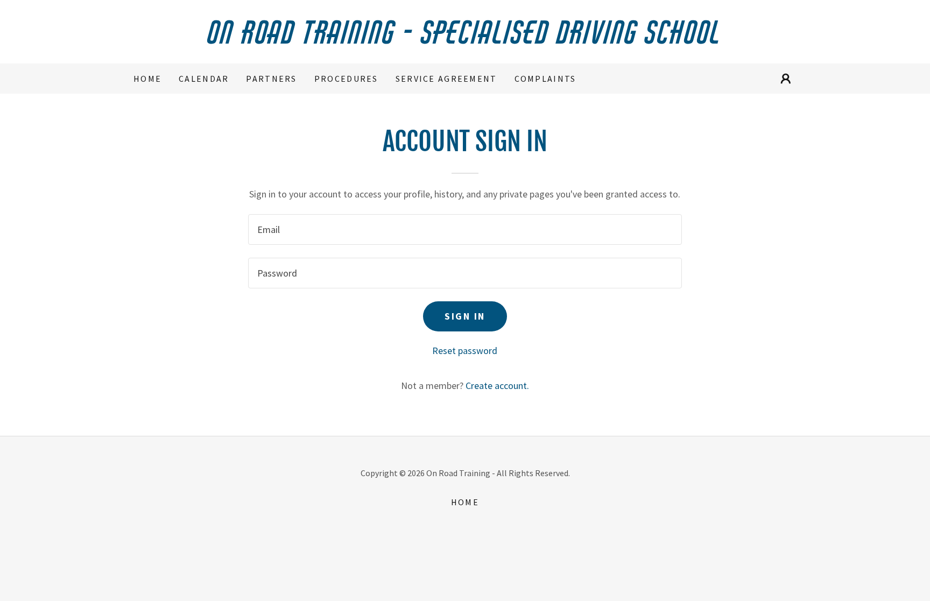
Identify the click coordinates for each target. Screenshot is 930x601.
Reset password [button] (464, 350)
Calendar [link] (204, 78)
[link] (465, 40)
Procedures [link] (346, 78)
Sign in (465, 316)
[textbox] (464, 229)
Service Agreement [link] (446, 78)
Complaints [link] (545, 78)
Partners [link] (271, 78)
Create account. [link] (497, 385)
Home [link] (147, 78)
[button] (786, 78)
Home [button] (465, 502)
